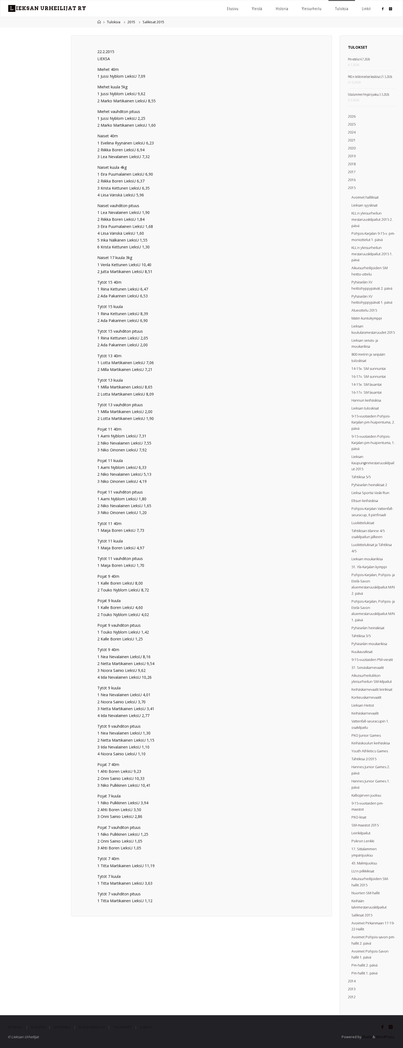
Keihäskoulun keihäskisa (370, 743)
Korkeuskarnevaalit (366, 697)
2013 (352, 989)
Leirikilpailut (360, 833)
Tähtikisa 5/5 (361, 477)
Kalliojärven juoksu (366, 795)
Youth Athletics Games (369, 751)
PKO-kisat (358, 817)
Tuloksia (341, 8)
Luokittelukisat (362, 523)
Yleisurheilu (312, 8)
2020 (352, 148)
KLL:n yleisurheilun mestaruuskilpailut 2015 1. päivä (372, 253)
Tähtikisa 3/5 (361, 636)
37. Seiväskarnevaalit (367, 667)
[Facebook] (382, 8)
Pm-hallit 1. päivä (364, 973)
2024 (352, 132)
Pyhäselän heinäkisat (367, 628)
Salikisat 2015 (361, 915)
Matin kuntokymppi (366, 318)
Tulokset (123, 1027)
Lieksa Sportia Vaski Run (370, 492)
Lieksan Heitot (362, 705)
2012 (352, 997)
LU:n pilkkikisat (362, 871)
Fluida (366, 1037)
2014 (352, 981)
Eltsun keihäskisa (364, 500)
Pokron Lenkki (362, 841)
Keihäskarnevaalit (365, 713)
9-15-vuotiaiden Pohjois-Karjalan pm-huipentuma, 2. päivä (373, 422)
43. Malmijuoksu (364, 863)
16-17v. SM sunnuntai (368, 376)
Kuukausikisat (362, 651)
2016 (352, 180)
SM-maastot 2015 (365, 825)
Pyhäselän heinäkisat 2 (369, 485)
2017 (352, 172)
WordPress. (385, 1037)
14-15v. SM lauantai (366, 384)
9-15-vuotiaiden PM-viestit (372, 659)
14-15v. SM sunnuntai (368, 368)
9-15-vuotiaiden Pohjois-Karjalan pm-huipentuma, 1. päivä (373, 442)
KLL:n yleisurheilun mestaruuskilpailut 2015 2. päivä (372, 219)
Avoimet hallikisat (365, 197)
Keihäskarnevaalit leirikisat (371, 689)
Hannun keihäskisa (366, 400)
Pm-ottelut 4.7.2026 (359, 59)
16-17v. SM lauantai (366, 392)
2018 (352, 164)
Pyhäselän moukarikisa (369, 643)
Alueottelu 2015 (364, 310)
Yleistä (257, 8)
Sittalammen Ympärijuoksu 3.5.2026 (368, 94)
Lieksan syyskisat (364, 205)
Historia (282, 8)
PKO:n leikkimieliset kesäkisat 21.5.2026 (370, 76)
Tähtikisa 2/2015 (363, 759)
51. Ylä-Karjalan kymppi (369, 567)
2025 (352, 124)
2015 (131, 22)
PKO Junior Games (366, 735)
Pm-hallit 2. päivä (364, 965)
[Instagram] (390, 8)
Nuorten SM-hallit (365, 893)
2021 (352, 140)
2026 (352, 116)
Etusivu (233, 8)
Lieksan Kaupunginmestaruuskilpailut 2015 (372, 462)
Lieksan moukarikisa (367, 559)
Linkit (366, 8)
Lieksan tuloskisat (365, 408)
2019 (352, 156)
